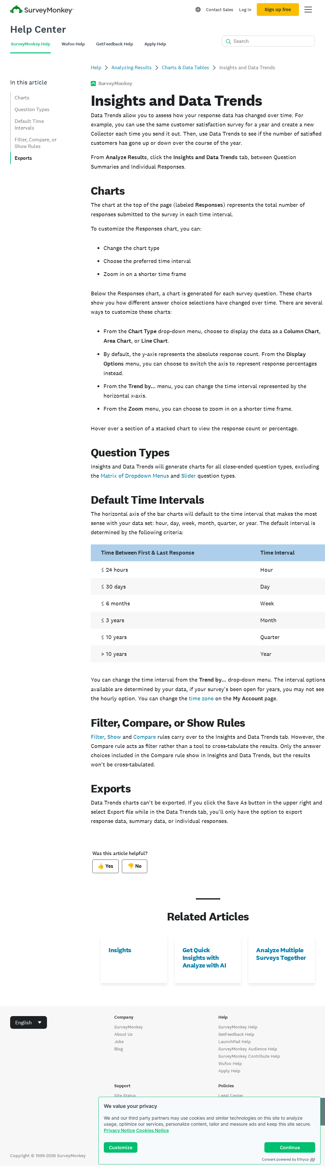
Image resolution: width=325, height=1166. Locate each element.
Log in (245, 9)
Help (96, 67)
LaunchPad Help (234, 1041)
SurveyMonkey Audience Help (247, 1049)
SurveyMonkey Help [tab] (30, 44)
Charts (22, 97)
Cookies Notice (152, 1130)
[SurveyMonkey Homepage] (42, 10)
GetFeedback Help (236, 1034)
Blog (118, 1049)
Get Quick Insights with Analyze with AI (204, 957)
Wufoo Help (230, 1063)
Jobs (119, 1041)
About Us (123, 1034)
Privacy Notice (119, 1130)
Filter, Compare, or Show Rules (35, 143)
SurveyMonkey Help (237, 1027)
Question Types (32, 109)
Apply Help (229, 1071)
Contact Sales (219, 9)
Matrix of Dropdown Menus (135, 475)
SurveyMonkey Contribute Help (249, 1056)
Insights (120, 950)
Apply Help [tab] (155, 44)
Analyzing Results (131, 67)
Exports (23, 158)
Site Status (125, 1095)
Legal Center (230, 1095)
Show (114, 736)
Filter (97, 736)
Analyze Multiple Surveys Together (281, 954)
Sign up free (278, 9)
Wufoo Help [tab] (73, 44)
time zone (201, 698)
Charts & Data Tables (185, 67)
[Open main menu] (308, 9)
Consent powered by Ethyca (285, 1159)
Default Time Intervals (29, 124)
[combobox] (28, 1022)
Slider (188, 475)
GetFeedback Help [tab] (114, 44)
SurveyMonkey (128, 1027)
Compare (144, 736)
